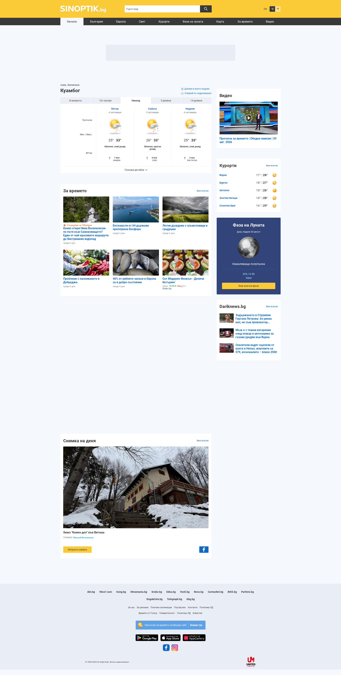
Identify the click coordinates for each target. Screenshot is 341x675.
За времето (245, 21)
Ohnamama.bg (138, 591)
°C (272, 8)
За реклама (142, 607)
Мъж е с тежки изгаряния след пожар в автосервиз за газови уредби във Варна (255, 333)
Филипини (73, 85)
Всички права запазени (119, 662)
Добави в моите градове (196, 89)
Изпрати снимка (77, 549)
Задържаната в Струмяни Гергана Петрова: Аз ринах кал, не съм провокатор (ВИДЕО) (254, 318)
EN (265, 8)
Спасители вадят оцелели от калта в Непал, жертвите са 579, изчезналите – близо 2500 (256, 348)
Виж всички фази (249, 285)
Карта (220, 21)
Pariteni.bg (247, 591)
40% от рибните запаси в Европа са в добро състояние (134, 280)
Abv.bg (91, 591)
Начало (72, 21)
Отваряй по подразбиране (198, 93)
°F (278, 8)
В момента (75, 100)
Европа (121, 21)
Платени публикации (161, 607)
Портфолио (180, 607)
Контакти (192, 607)
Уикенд (135, 100)
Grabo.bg (156, 591)
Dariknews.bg (233, 306)
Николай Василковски (83, 537)
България (96, 21)
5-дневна (166, 100)
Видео (270, 21)
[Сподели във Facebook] (204, 549)
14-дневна (196, 100)
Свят (142, 21)
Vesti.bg (185, 591)
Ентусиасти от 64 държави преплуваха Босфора (131, 227)
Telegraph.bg (174, 599)
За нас (131, 607)
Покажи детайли (134, 169)
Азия (63, 85)
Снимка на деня (79, 440)
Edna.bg (171, 591)
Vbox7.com (105, 591)
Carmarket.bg (215, 591)
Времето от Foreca (148, 613)
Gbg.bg (190, 599)
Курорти (164, 21)
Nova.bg (198, 591)
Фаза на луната (193, 21)
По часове (106, 100)
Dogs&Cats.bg (155, 599)
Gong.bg (121, 591)
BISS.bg (232, 591)
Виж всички (203, 191)
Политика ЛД (206, 607)
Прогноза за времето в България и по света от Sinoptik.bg (85, 9)
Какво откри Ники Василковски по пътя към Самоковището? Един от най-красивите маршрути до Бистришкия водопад (86, 234)
